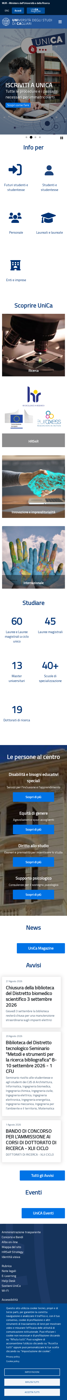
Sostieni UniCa (11, 1285)
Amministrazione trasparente (21, 1232)
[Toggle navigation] (61, 21)
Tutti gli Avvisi (42, 1175)
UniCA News (36, 10)
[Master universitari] (16, 673)
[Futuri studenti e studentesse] (16, 176)
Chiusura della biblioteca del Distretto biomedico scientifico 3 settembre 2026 (31, 1002)
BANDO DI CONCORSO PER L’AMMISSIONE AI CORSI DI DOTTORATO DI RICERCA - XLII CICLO (31, 1141)
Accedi (18, 10)
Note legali (9, 1271)
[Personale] (16, 224)
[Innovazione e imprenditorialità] (33, 486)
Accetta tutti (32, 1392)
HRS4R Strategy (12, 1252)
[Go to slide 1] (26, 137)
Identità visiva (11, 1257)
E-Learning (9, 1276)
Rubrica (7, 1266)
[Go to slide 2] (31, 137)
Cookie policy (12, 1361)
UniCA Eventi (43, 1213)
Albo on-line (10, 1242)
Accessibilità (10, 1299)
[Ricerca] (33, 345)
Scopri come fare (18, 105)
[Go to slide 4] (40, 137)
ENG (7, 10)
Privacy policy (13, 1356)
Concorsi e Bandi (12, 1237)
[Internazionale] (33, 557)
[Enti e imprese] (16, 271)
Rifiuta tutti (32, 1382)
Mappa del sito (11, 1247)
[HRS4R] (33, 416)
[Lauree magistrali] (50, 629)
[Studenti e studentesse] (50, 176)
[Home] (27, 21)
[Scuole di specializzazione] (50, 673)
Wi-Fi (5, 1290)
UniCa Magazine (41, 948)
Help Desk (8, 1280)
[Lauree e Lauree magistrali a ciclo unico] (16, 629)
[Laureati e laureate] (50, 224)
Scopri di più (33, 797)
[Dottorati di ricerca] (16, 717)
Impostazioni (32, 1372)
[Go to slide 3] (35, 137)
